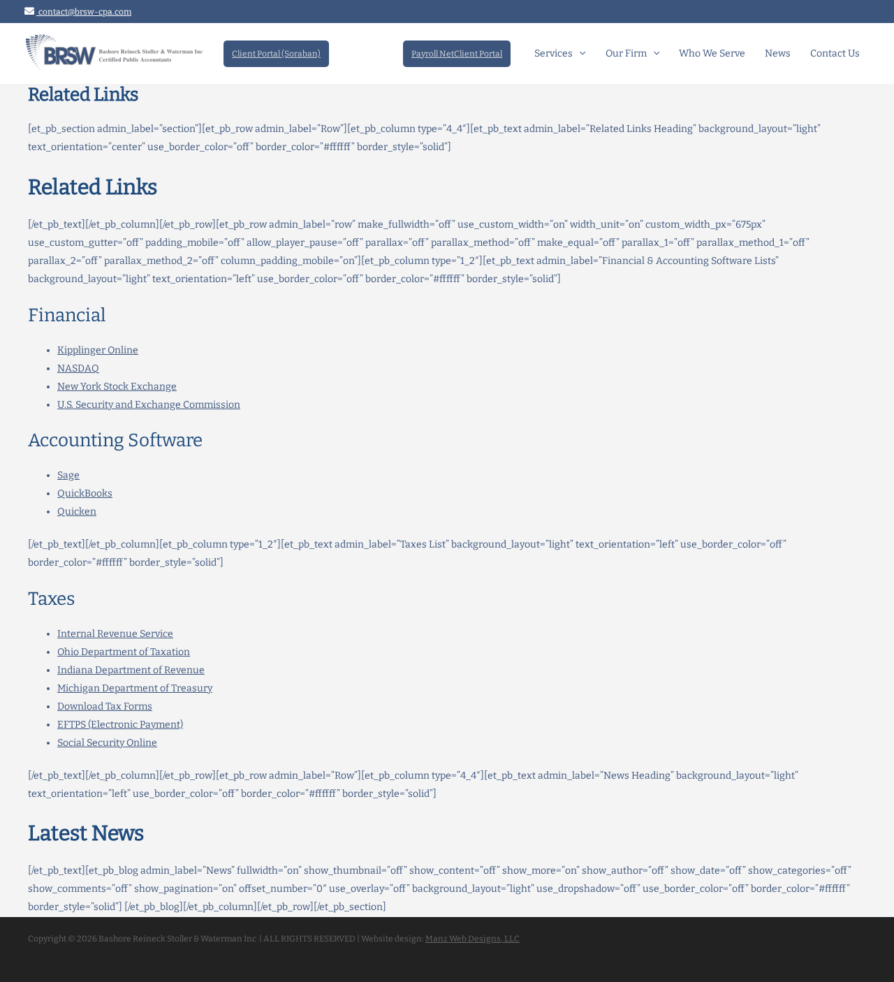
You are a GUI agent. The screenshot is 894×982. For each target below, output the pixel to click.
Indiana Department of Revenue (131, 670)
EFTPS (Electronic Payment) (120, 725)
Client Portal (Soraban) (276, 54)
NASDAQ (78, 368)
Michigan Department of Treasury (134, 688)
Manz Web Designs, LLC (472, 939)
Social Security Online (107, 743)
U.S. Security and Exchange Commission (148, 405)
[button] (579, 53)
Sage (68, 475)
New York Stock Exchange (117, 387)
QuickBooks (84, 493)
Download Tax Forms (104, 706)
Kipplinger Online (97, 350)
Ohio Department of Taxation (123, 652)
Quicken (76, 512)
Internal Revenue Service (115, 634)
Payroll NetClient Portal (456, 54)
